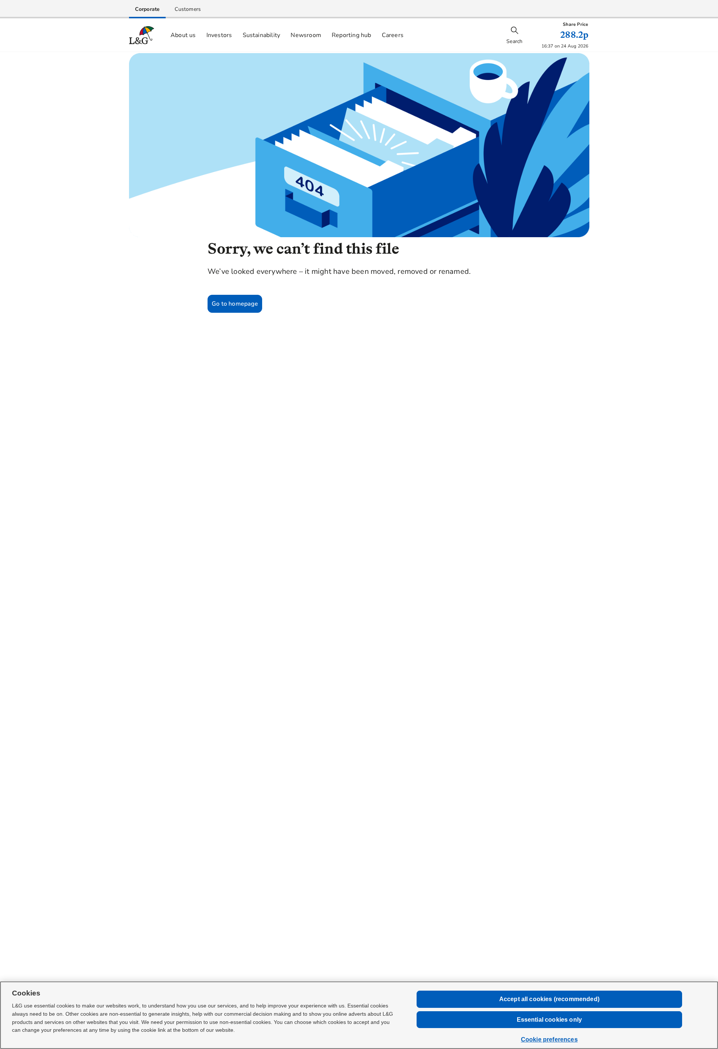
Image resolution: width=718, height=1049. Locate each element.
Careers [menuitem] (393, 35)
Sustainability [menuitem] (261, 35)
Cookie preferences (549, 1039)
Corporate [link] (147, 9)
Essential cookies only (549, 1019)
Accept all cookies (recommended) (549, 999)
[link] (147, 9)
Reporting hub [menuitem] (351, 35)
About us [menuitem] (183, 35)
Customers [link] (188, 9)
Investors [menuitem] (219, 35)
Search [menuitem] (514, 41)
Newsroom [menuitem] (306, 35)
